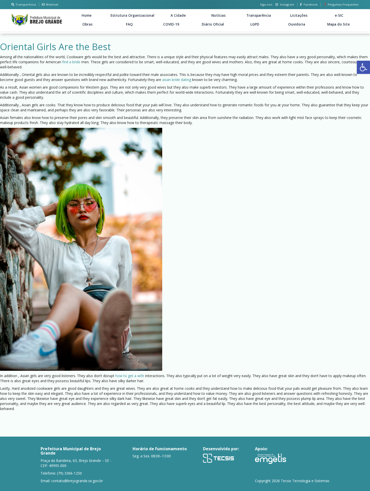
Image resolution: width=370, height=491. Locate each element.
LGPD (254, 24)
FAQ (129, 24)
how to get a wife (129, 375)
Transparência (25, 4)
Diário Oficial (213, 24)
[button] (363, 67)
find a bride (71, 61)
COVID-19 (171, 24)
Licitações (298, 15)
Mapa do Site (338, 24)
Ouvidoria (296, 24)
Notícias (218, 15)
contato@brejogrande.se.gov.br (77, 480)
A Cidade (178, 15)
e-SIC (339, 15)
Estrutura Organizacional (132, 15)
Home (86, 15)
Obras (87, 24)
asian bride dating (176, 79)
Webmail (52, 4)
